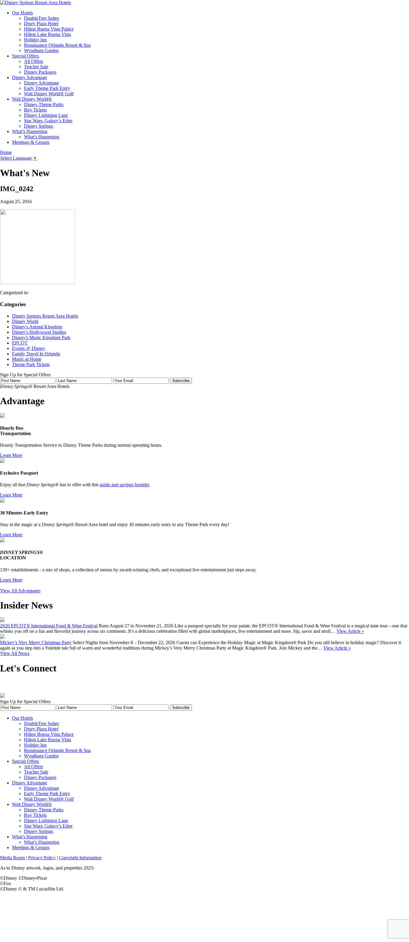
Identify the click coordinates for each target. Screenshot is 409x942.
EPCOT (20, 342)
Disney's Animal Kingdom (37, 326)
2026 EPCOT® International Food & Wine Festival (49, 625)
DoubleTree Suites (41, 18)
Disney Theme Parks (43, 104)
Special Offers (25, 55)
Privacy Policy (42, 857)
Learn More (11, 455)
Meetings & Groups (30, 142)
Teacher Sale (36, 66)
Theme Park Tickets (31, 364)
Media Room (12, 857)
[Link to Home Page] (35, 2)
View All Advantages (20, 590)
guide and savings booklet (124, 484)
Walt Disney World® (32, 99)
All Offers (33, 61)
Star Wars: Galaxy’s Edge (48, 120)
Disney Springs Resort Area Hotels (45, 315)
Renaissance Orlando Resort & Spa (57, 45)
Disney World (25, 321)
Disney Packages (40, 72)
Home (6, 152)
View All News (14, 653)
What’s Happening (29, 131)
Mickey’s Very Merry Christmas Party (36, 642)
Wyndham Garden (41, 50)
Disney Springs (38, 126)
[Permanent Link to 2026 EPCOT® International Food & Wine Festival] (2, 620)
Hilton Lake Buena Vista (47, 34)
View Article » (350, 631)
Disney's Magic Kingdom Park (41, 337)
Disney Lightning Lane (46, 115)
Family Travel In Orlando (36, 353)
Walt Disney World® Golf (49, 93)
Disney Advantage (29, 77)
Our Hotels (22, 12)
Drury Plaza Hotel (41, 23)
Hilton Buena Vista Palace (49, 28)
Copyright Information (80, 857)
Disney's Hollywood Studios (39, 332)
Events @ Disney (28, 348)
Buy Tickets (35, 109)
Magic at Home (26, 359)
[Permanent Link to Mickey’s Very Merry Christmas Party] (2, 637)
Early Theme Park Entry (47, 88)
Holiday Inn (35, 39)
